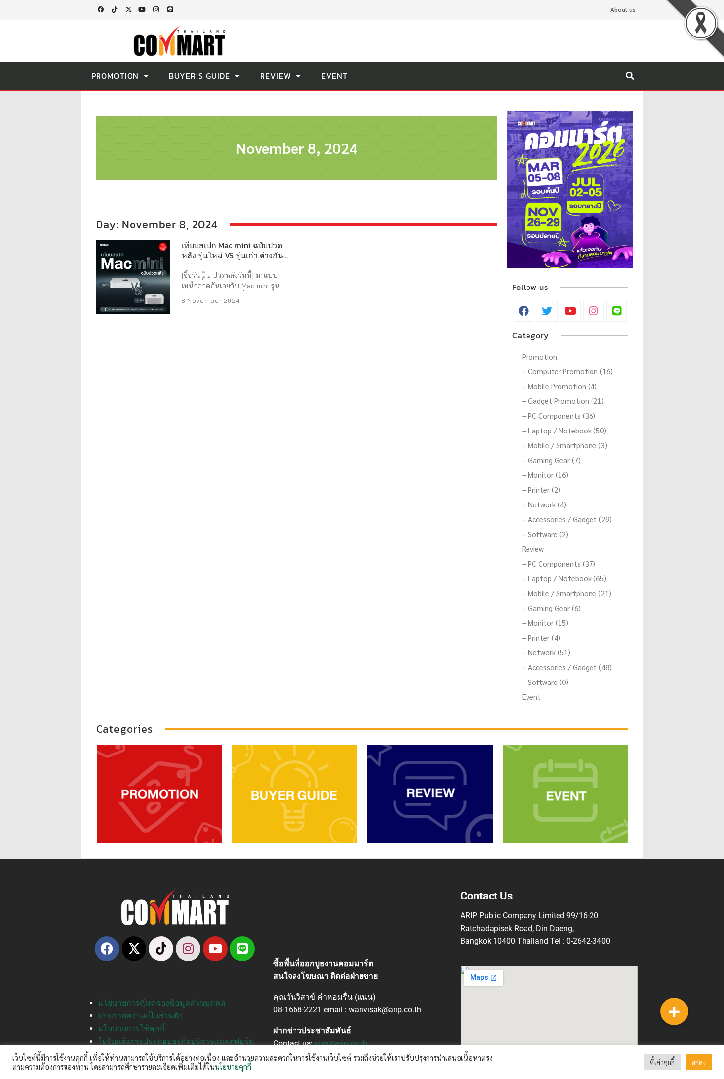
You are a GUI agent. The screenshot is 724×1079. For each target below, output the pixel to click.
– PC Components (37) (558, 563)
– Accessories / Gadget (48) (567, 667)
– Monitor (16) (545, 474)
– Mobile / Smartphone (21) (566, 593)
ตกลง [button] (698, 1062)
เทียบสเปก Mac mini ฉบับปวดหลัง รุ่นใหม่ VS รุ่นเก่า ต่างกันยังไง (237, 255)
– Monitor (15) (545, 622)
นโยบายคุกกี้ (233, 1066)
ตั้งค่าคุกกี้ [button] (662, 1062)
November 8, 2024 (297, 147)
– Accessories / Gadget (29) (567, 519)
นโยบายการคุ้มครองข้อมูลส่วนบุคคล (162, 1002)
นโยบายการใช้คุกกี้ (131, 1028)
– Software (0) (545, 681)
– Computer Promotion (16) (567, 371)
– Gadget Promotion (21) (563, 400)
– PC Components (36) (558, 415)
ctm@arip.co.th (341, 1043)
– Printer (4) (541, 637)
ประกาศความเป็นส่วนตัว (140, 1015)
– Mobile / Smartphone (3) (564, 445)
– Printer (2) (541, 489)
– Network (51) (546, 652)
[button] (630, 76)
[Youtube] (142, 9)
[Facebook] (107, 948)
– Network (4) (544, 504)
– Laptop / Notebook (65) (564, 578)
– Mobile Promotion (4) (559, 386)
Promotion (115, 76)
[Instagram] (156, 9)
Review (275, 76)
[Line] (169, 9)
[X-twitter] (128, 9)
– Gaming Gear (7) (551, 460)
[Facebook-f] (100, 9)
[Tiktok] (114, 9)
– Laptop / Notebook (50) (564, 430)
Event (334, 76)
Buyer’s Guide (199, 76)
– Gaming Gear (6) (551, 607)
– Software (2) (545, 534)
